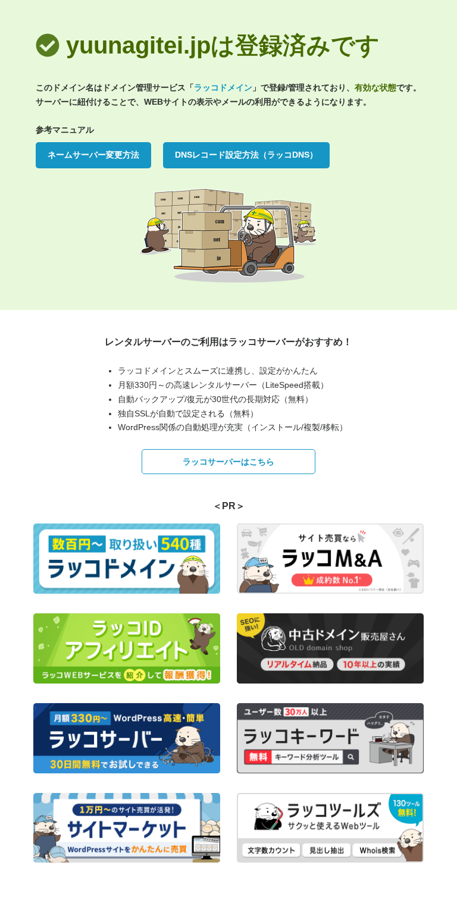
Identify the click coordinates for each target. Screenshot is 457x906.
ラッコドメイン (223, 87)
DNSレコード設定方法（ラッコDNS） (246, 154)
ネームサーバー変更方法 (93, 154)
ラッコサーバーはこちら (228, 461)
